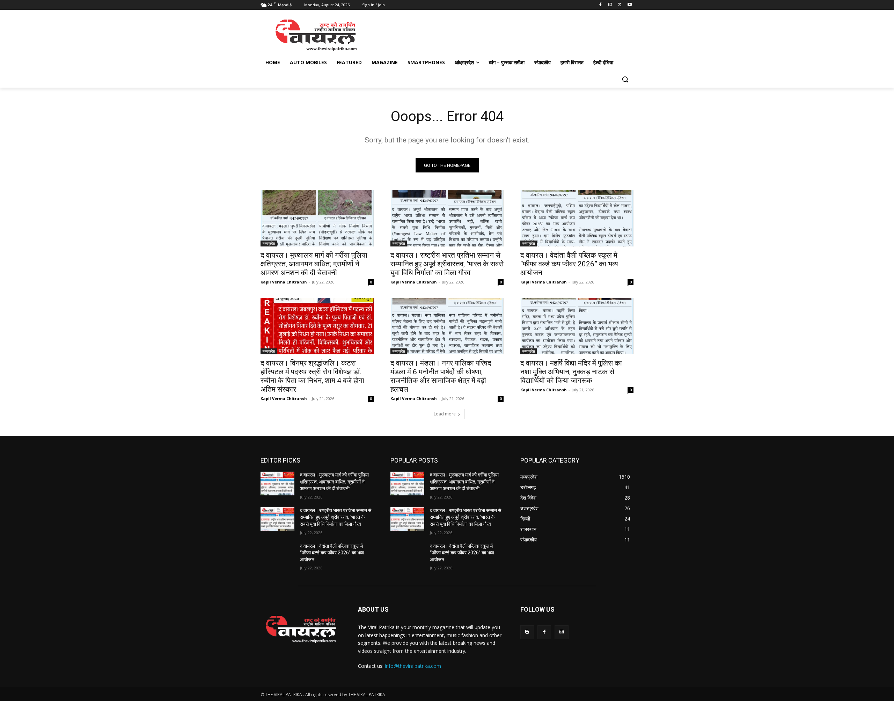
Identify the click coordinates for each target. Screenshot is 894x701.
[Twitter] (620, 5)
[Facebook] (600, 5)
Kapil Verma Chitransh (284, 282)
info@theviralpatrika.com (413, 666)
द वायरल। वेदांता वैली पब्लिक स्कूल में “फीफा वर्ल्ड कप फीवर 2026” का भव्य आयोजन (569, 264)
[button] (625, 79)
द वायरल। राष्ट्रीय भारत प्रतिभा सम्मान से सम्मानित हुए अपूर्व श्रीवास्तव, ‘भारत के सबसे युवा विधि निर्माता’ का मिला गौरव (447, 264)
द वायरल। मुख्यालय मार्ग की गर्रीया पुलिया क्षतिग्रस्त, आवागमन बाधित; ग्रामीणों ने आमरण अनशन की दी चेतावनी (314, 264)
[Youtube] (629, 5)
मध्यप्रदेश (269, 243)
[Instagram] (610, 5)
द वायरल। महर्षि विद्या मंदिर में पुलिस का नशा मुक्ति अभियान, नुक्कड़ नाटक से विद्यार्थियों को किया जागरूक (571, 372)
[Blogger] (527, 632)
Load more (445, 414)
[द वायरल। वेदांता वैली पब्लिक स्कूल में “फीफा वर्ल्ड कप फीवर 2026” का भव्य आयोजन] (576, 218)
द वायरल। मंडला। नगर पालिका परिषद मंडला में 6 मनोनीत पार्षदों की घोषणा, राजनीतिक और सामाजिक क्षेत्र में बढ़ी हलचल (440, 376)
